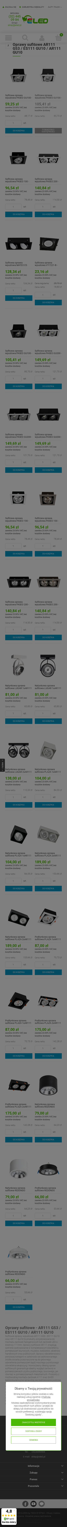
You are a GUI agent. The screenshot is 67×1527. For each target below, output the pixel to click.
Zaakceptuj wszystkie (33, 1422)
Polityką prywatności (38, 1398)
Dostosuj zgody (33, 1431)
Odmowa (33, 1440)
